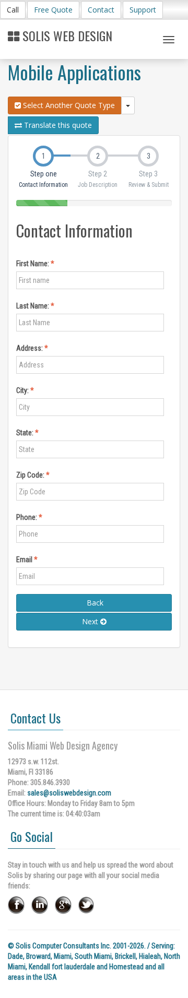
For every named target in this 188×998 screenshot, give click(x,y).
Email (25, 559)
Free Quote (53, 10)
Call (13, 10)
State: (25, 433)
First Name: (33, 263)
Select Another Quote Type (68, 105)
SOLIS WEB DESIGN (65, 35)
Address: (30, 348)
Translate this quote (57, 125)
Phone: (27, 517)
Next (91, 621)
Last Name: (33, 306)
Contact (101, 10)
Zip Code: (31, 475)
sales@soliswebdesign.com (69, 793)
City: (23, 390)
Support (143, 10)
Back (94, 603)
